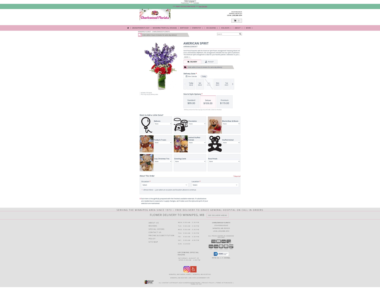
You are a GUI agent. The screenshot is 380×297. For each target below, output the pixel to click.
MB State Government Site (199, 278)
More (248, 28)
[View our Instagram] (186, 272)
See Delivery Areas (217, 215)
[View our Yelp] (193, 272)
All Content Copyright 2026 (170, 283)
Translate (196, 3)
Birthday (184, 28)
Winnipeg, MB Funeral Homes (180, 274)
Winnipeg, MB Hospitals (202, 274)
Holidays (225, 28)
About (238, 28)
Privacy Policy (208, 283)
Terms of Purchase (224, 283)
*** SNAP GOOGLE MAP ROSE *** (190, 6)
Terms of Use (196, 284)
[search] (240, 34)
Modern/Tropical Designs (165, 28)
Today (204, 76)
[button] (236, 21)
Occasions (211, 28)
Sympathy (196, 28)
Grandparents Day (141, 28)
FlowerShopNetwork (191, 283)
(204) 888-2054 (237, 15)
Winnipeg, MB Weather (178, 278)
